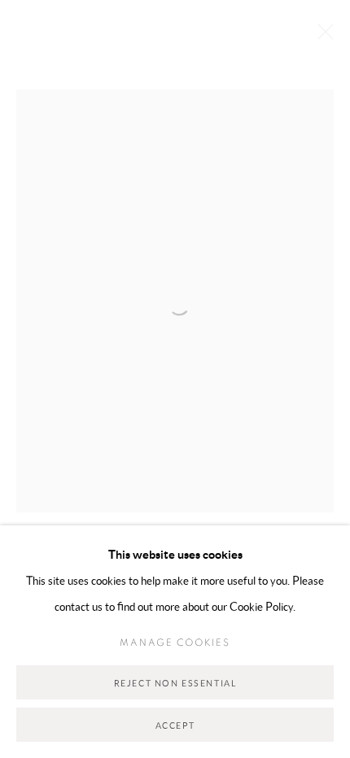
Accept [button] (175, 725)
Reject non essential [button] (175, 683)
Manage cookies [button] (175, 642)
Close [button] (321, 36)
